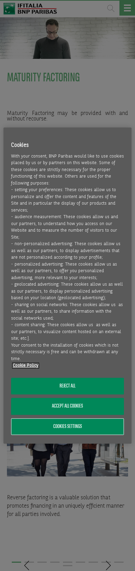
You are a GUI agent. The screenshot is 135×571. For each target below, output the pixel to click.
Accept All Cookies (67, 406)
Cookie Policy (25, 366)
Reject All (67, 386)
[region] (67, 285)
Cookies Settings (67, 426)
